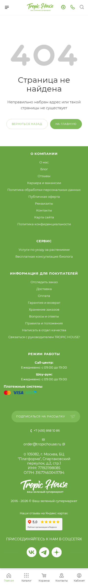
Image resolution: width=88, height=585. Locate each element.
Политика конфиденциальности (44, 224)
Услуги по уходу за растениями (44, 250)
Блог (44, 169)
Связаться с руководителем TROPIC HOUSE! (44, 337)
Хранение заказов (44, 309)
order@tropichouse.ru (42, 444)
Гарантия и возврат (44, 303)
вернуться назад (27, 124)
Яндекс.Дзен (56, 552)
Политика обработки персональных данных (44, 190)
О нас (44, 162)
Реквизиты (44, 203)
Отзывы (44, 176)
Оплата (44, 296)
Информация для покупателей (44, 273)
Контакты (44, 210)
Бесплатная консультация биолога (44, 256)
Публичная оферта (44, 197)
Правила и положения (44, 323)
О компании (44, 154)
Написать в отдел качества (44, 330)
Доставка (44, 289)
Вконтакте (31, 552)
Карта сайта (44, 217)
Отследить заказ (44, 282)
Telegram (44, 552)
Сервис (44, 241)
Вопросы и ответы (44, 316)
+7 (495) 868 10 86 (46, 430)
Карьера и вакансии (44, 183)
